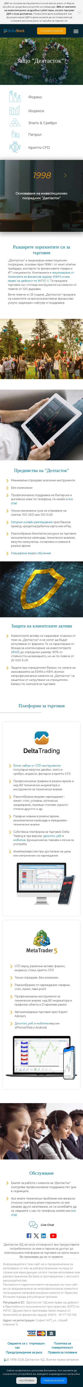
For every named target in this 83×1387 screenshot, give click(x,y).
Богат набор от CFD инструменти (36, 765)
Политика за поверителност (62, 1345)
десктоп (49, 836)
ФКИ (15, 652)
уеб (58, 836)
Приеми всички (53, 1380)
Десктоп (21, 1023)
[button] (77, 31)
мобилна (19, 840)
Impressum (37, 1343)
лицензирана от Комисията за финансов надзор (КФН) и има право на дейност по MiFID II (41, 277)
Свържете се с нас (18, 1345)
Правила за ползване (62, 1352)
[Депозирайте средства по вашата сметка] (41, 1333)
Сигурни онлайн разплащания (32, 522)
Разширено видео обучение (31, 553)
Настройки (26, 1380)
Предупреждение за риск (24, 1352)
